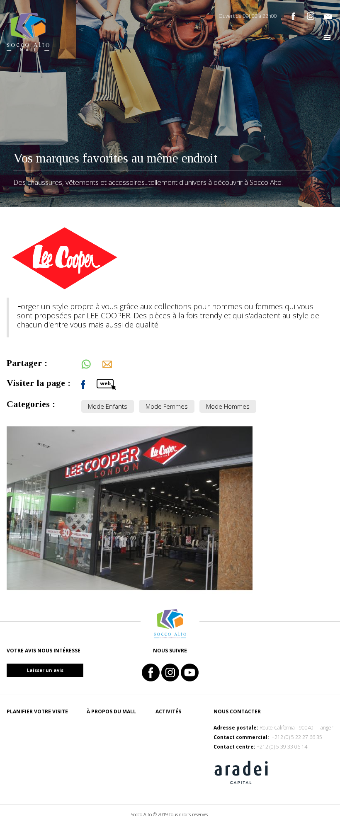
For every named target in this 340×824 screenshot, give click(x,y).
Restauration (175, 737)
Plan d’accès (24, 737)
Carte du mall (26, 756)
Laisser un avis (45, 670)
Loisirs (165, 747)
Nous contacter (110, 747)
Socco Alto (23, 728)
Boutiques (170, 756)
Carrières (100, 728)
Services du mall (30, 747)
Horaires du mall (31, 766)
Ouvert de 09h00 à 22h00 (248, 15)
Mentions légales (112, 756)
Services (167, 728)
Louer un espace (110, 737)
